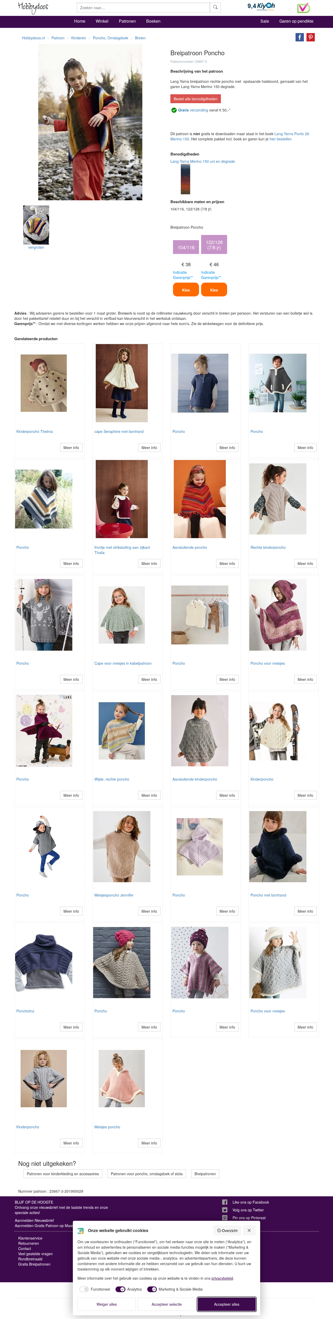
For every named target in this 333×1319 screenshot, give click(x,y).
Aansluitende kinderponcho (194, 779)
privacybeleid (222, 1278)
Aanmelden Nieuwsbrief (34, 1220)
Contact (24, 1248)
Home (79, 21)
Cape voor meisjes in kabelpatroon (123, 663)
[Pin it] (309, 36)
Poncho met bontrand (268, 895)
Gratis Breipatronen (34, 1264)
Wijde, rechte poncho (111, 779)
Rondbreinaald (30, 1258)
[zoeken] (215, 8)
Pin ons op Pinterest (249, 1217)
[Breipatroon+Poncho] (298, 36)
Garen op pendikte (296, 21)
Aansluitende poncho (189, 547)
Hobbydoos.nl (33, 37)
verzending (193, 110)
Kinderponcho (262, 779)
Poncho (178, 431)
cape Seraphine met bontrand (119, 431)
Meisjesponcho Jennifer (113, 895)
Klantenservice (30, 1238)
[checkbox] (94, 1289)
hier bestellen (281, 138)
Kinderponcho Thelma (34, 431)
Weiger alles (107, 1304)
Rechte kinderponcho (268, 547)
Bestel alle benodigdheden (195, 98)
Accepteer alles (226, 1304)
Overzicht (230, 1230)
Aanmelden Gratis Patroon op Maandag (47, 1225)
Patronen (127, 21)
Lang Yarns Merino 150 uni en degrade (202, 161)
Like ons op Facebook (251, 1202)
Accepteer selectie (167, 1304)
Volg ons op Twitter (248, 1209)
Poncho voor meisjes (268, 663)
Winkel (102, 21)
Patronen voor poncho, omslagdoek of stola (147, 1173)
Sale (264, 21)
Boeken (153, 21)
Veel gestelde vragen (35, 1253)
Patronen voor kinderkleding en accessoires (63, 1173)
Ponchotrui (25, 1010)
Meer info (71, 447)
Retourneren (28, 1243)
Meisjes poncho (107, 1126)
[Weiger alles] (249, 1230)
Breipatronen (205, 1173)
